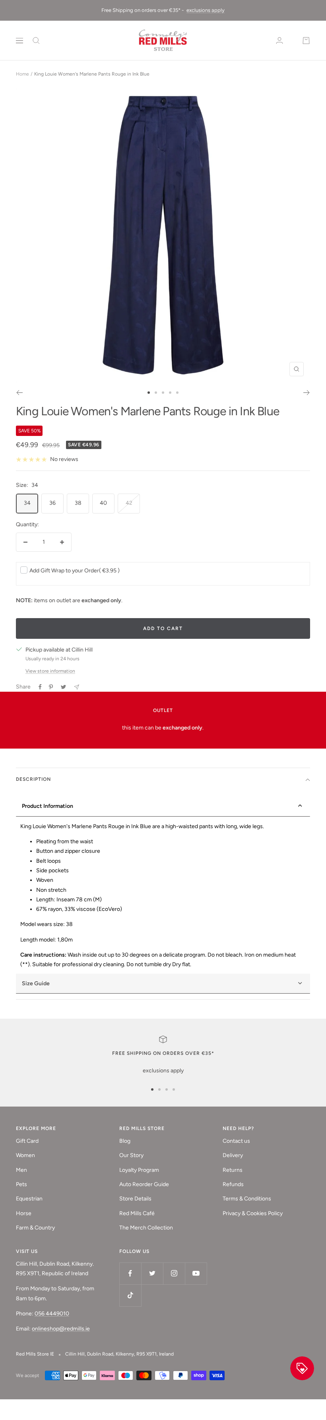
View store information (50, 671)
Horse (23, 1213)
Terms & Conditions (247, 1198)
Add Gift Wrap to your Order (74, 570)
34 (27, 503)
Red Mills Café (137, 1213)
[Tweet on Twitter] (63, 687)
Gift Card (27, 1141)
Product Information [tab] (47, 806)
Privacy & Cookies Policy (253, 1213)
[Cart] (306, 40)
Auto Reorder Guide (144, 1184)
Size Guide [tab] (36, 983)
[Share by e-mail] (76, 687)
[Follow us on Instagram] (174, 1273)
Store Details (135, 1198)
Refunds (233, 1184)
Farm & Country (35, 1227)
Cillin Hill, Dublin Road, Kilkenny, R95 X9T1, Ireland (119, 1354)
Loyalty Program (139, 1170)
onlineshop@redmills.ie (61, 1328)
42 (129, 503)
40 (103, 503)
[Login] (279, 40)
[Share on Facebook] (40, 687)
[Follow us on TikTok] (130, 1295)
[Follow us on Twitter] (152, 1273)
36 (52, 503)
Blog (124, 1141)
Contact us (236, 1141)
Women (25, 1155)
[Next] (306, 392)
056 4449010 (52, 1313)
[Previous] (19, 392)
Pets (21, 1184)
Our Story (131, 1155)
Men (21, 1170)
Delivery (233, 1155)
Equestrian (29, 1198)
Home (22, 74)
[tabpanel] (163, 895)
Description (33, 779)
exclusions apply (205, 10)
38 (78, 503)
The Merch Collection (146, 1227)
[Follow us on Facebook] (130, 1273)
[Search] (36, 40)
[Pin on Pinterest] (51, 687)
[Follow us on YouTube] (196, 1273)
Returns (233, 1170)
